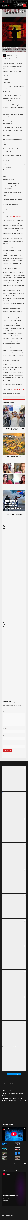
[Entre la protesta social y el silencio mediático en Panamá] (14, 416)
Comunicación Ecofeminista (14, 486)
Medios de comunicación (18, 11)
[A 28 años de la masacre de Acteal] (4, 1143)
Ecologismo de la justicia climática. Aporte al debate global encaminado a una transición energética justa (14, 1100)
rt (11, 55)
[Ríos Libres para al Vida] (4, 1148)
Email (4, 735)
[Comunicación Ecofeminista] (14, 473)
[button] (14, 778)
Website (5, 743)
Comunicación (9, 11)
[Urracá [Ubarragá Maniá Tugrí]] (17, 1153)
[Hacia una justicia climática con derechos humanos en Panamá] (4, 1153)
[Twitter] (6, 1)
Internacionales (6, 58)
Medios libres (7, 13)
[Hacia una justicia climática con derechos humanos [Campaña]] (17, 1148)
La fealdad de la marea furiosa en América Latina (14, 1081)
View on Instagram (15, 1074)
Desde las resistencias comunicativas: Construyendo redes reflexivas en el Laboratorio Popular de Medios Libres (14, 458)
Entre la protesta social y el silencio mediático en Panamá (14, 429)
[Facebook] (3, 1)
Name (5, 728)
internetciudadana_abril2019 (16, 216)
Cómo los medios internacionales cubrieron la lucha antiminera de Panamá (14, 513)
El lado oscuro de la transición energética (12, 1090)
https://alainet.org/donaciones (19, 389)
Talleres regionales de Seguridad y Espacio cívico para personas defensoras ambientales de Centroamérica (14, 1086)
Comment (5, 711)
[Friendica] (9, 1)
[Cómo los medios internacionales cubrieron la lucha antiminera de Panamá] (14, 500)
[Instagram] (12, 1)
